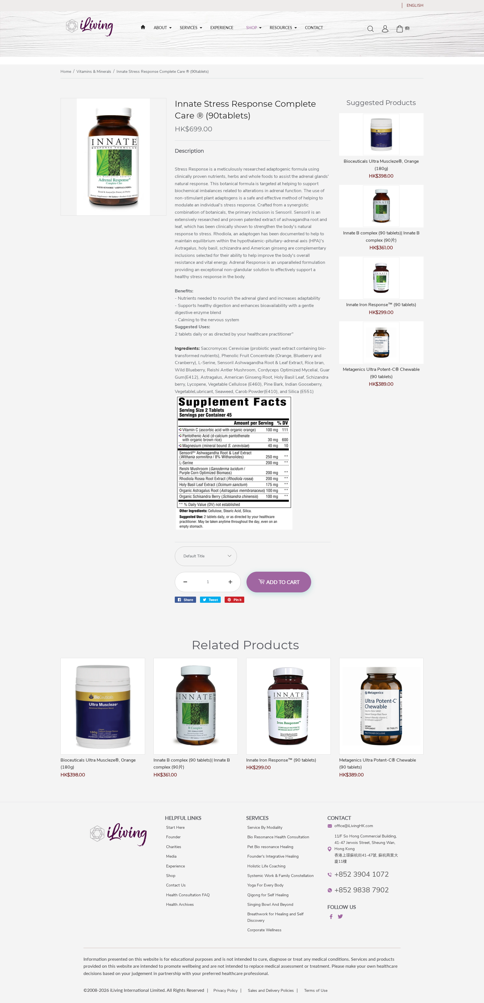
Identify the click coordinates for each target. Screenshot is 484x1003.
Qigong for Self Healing (267, 895)
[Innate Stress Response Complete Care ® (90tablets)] (113, 214)
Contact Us (176, 885)
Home (66, 71)
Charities (173, 847)
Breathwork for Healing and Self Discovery (275, 917)
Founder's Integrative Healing (273, 856)
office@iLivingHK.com (353, 826)
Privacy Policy (225, 990)
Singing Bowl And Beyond (270, 904)
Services (188, 27)
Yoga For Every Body (265, 885)
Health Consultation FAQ (188, 895)
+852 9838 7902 (361, 890)
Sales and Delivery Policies (271, 990)
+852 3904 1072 (361, 874)
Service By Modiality (264, 827)
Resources (281, 27)
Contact (314, 27)
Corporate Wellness (264, 930)
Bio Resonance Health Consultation (278, 837)
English (415, 5)
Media (171, 856)
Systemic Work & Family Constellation (280, 875)
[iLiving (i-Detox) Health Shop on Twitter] (339, 917)
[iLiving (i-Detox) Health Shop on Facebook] (330, 917)
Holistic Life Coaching (266, 866)
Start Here (175, 827)
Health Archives (180, 904)
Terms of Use (315, 990)
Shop (251, 27)
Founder (173, 837)
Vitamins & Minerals (93, 71)
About (160, 27)
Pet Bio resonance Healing (270, 847)
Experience (221, 27)
